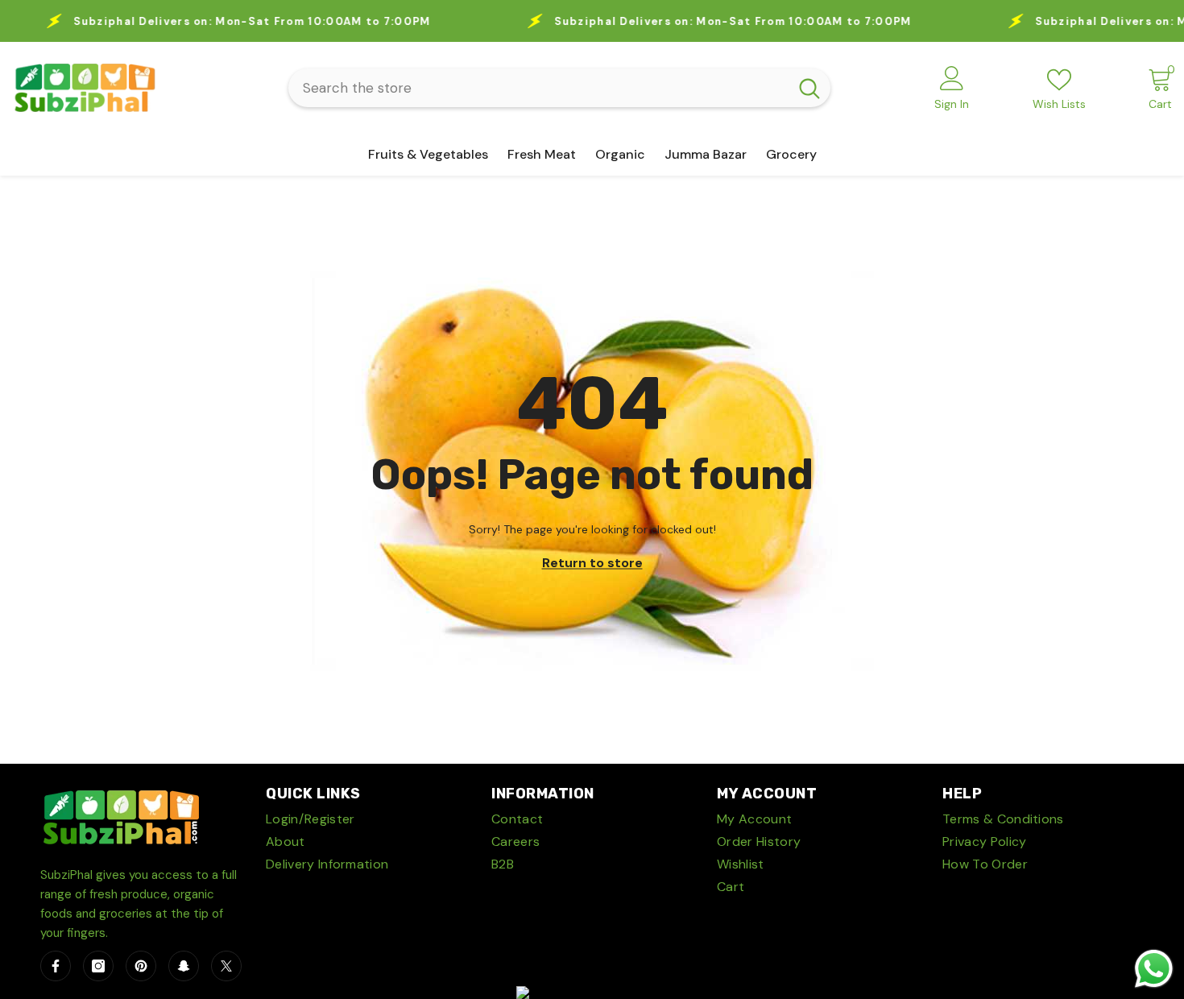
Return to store (592, 562)
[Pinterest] (141, 966)
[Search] (559, 87)
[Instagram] (98, 966)
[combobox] (538, 87)
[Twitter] (226, 966)
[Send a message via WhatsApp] (1154, 969)
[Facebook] (55, 966)
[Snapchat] (183, 966)
